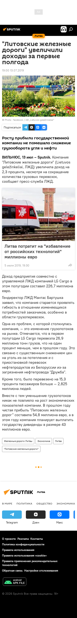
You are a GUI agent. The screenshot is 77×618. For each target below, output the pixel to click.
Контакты (36, 539)
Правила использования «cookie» (24, 555)
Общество (44, 503)
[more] (70, 265)
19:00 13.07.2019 (13, 70)
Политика (24, 503)
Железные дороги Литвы (18, 441)
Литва (58, 441)
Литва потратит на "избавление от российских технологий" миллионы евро (37, 251)
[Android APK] (15, 582)
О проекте (9, 539)
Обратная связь (12, 570)
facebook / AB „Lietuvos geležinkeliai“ (33, 119)
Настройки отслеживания (41, 570)
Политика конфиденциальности (23, 544)
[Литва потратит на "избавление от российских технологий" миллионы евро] (38, 214)
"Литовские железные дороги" (21, 448)
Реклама (23, 539)
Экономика (43, 441)
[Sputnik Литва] (12, 31)
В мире (7, 503)
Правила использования (18, 550)
